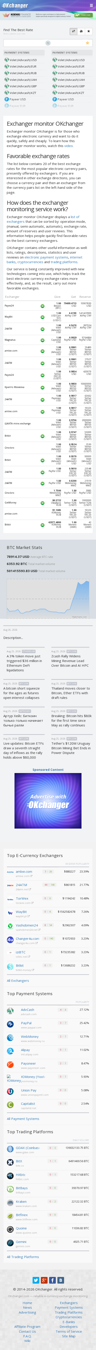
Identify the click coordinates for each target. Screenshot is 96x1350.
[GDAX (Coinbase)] (10, 1148)
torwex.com (23, 903)
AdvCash (27, 1010)
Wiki (27, 1340)
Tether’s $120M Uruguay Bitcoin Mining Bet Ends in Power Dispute (71, 748)
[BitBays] (10, 1189)
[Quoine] (10, 1229)
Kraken (21, 1201)
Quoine (21, 1228)
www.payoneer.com (33, 1068)
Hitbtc (20, 1175)
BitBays (22, 1188)
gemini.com (23, 1246)
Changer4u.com (28, 938)
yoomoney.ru (29, 1081)
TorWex (22, 898)
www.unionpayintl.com (35, 1094)
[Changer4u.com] (10, 939)
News (27, 1307)
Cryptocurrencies (69, 1317)
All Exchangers (18, 980)
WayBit (21, 912)
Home (27, 1302)
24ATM (21, 885)
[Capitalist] (10, 1104)
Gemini (21, 1242)
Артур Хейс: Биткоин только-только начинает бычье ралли (23, 720)
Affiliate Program (27, 1326)
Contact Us (27, 1331)
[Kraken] (10, 1202)
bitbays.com (23, 1192)
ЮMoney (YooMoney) (33, 1077)
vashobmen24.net (27, 929)
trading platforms (64, 262)
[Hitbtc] (10, 1175)
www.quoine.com (26, 1232)
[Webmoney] (10, 1037)
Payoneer (28, 1063)
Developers (69, 1326)
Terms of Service (69, 1331)
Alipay (25, 1050)
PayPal (26, 1023)
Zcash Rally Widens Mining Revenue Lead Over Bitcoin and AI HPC (70, 661)
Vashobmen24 (27, 925)
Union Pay (28, 1090)
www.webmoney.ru (33, 1041)
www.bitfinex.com (27, 1219)
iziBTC (20, 952)
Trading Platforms (69, 1312)
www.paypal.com (31, 1027)
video (68, 145)
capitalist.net (28, 1108)
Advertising (27, 1312)
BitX (19, 1161)
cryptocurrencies (30, 262)
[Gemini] (10, 1242)
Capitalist (28, 1103)
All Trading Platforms (23, 1257)
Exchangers (69, 1302)
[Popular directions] (81, 31)
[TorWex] (10, 899)
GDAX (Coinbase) (28, 1148)
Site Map (68, 1336)
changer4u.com (25, 943)
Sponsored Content (48, 769)
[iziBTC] (10, 953)
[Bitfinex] (10, 1215)
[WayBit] (10, 913)
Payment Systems (69, 1307)
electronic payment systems (46, 257)
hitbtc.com (22, 1179)
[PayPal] (10, 1024)
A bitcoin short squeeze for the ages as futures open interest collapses (21, 693)
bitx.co (20, 1165)
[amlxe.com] (10, 872)
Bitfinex (22, 1215)
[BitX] (10, 1162)
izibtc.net (22, 956)
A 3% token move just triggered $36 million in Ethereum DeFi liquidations (24, 663)
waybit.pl (21, 916)
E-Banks (69, 1322)
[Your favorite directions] (89, 31)
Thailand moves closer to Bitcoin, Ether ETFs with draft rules (70, 693)
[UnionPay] (10, 1091)
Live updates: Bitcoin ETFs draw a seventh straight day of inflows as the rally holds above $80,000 (23, 750)
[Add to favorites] (87, 43)
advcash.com (29, 1014)
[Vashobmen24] (10, 926)
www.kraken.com (26, 1206)
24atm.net (22, 889)
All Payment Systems (23, 1118)
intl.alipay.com (29, 1054)
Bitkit (20, 965)
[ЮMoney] (14, 1078)
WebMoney (30, 1036)
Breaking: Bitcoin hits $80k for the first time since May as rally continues (71, 720)
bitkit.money (24, 970)
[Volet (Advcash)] (10, 1010)
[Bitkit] (10, 966)
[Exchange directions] (73, 31)
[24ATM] (10, 886)
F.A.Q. (27, 1336)
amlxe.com (24, 871)
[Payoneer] (10, 1064)
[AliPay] (10, 1050)
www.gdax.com (25, 1152)
